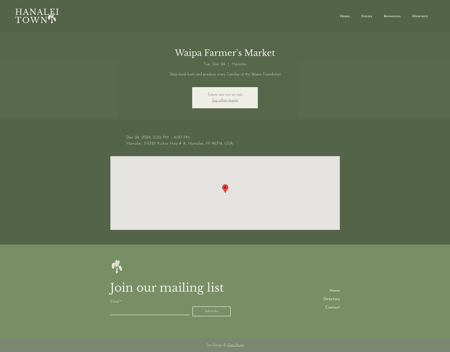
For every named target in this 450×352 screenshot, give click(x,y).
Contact (332, 307)
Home (334, 291)
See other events (225, 100)
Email (115, 302)
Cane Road (236, 345)
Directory (331, 299)
